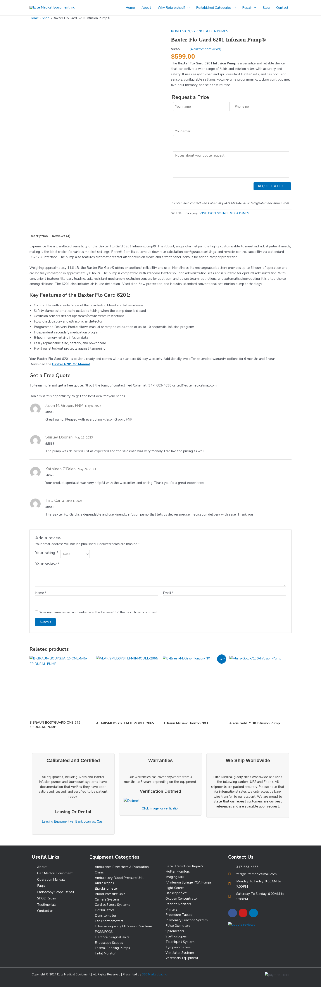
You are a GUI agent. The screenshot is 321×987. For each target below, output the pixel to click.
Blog (266, 7)
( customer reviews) (205, 49)
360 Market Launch (155, 974)
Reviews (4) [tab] (61, 236)
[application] (187, 7)
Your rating (46, 552)
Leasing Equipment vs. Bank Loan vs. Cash (73, 821)
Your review (47, 564)
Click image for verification (160, 808)
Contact (282, 7)
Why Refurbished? (171, 7)
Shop (46, 18)
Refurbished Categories (213, 7)
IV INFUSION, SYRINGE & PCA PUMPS (199, 31)
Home (130, 7)
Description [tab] (38, 236)
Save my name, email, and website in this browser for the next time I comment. (98, 612)
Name (41, 593)
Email (168, 593)
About (146, 7)
